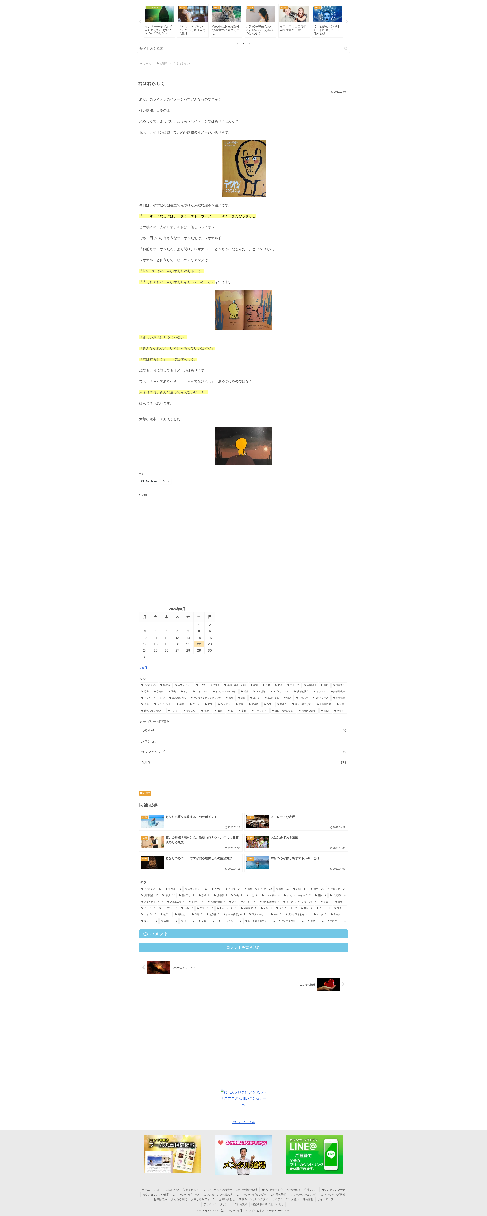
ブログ (158, 1189)
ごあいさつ (172, 1189)
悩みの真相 (293, 1189)
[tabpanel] (159, 21)
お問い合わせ (227, 1199)
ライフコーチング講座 (285, 1199)
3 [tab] (249, 44)
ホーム (146, 1189)
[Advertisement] (243, 555)
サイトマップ (325, 1199)
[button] (346, 48)
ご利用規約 (240, 1204)
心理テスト (311, 1189)
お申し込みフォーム (203, 1199)
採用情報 (308, 1199)
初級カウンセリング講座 (253, 1199)
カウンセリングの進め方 (218, 1194)
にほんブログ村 (243, 1122)
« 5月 (143, 668)
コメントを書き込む (243, 947)
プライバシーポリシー (217, 1204)
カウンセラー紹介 (272, 1189)
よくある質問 (179, 1199)
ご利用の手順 (278, 1194)
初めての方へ (191, 1189)
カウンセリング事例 (333, 1194)
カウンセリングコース (186, 1194)
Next (347, 21)
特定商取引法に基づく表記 (267, 1204)
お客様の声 (160, 1199)
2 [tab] (243, 44)
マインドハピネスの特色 (217, 1189)
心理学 (146, 793)
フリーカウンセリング (303, 1194)
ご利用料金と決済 (247, 1189)
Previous (140, 21)
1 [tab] (238, 44)
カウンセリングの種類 (155, 1194)
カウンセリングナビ (333, 1189)
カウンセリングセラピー (251, 1194)
